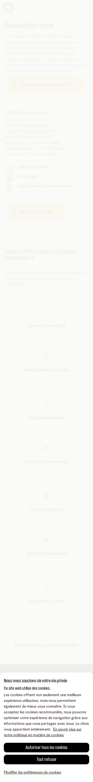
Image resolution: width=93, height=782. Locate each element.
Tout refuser (46, 759)
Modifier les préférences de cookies (32, 772)
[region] (46, 727)
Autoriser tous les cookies (46, 747)
